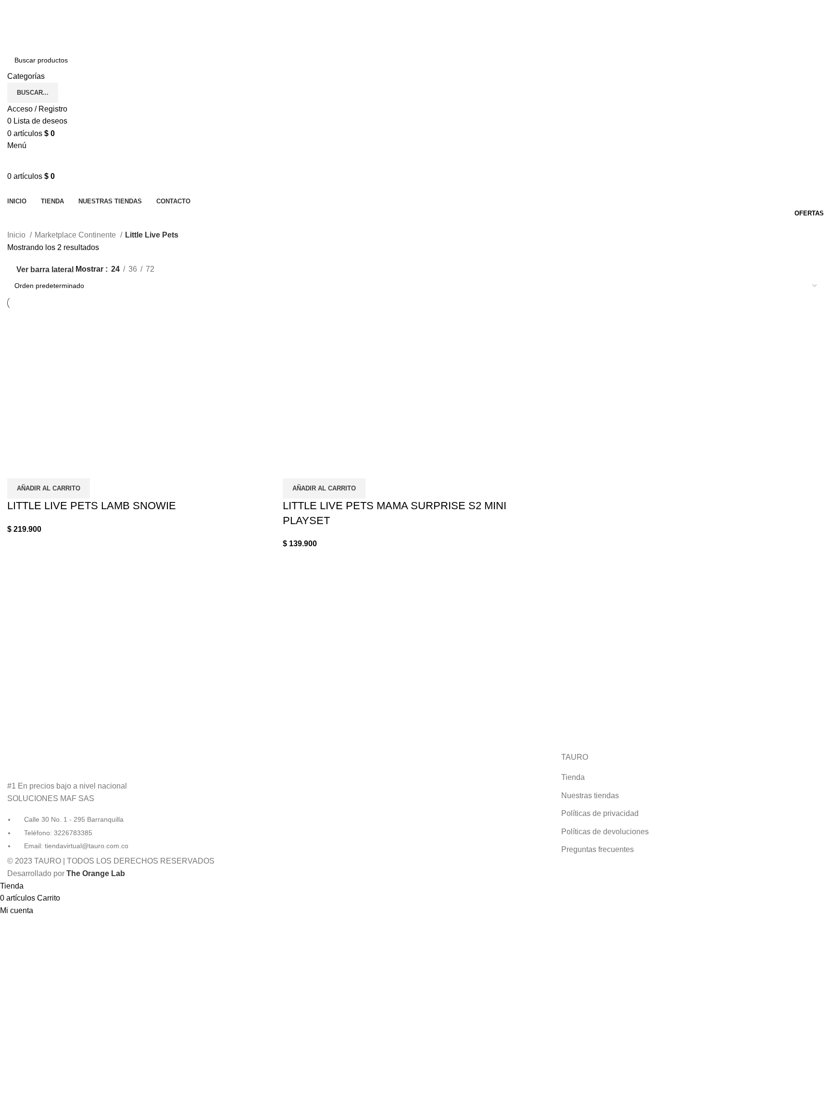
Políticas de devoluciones (605, 832)
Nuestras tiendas (590, 795)
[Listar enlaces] (138, 801)
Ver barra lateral (45, 269)
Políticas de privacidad (600, 813)
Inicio (17, 235)
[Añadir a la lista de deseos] (45, 466)
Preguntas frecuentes (597, 849)
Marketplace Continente (76, 235)
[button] (48, 488)
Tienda (573, 777)
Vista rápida (19, 466)
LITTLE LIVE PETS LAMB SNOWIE (91, 506)
